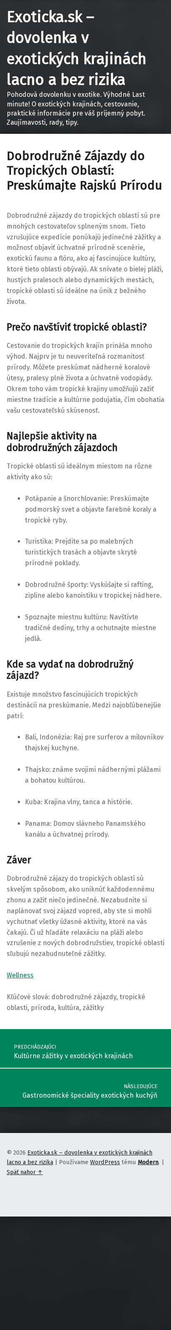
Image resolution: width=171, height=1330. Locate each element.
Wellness (20, 975)
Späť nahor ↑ (25, 1172)
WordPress (105, 1162)
